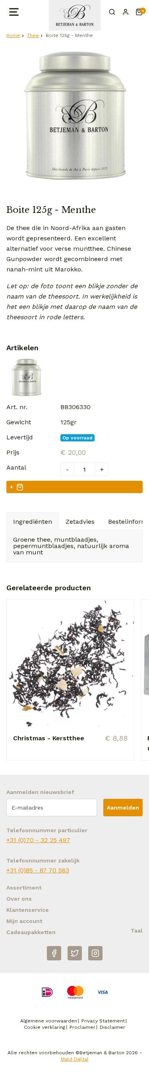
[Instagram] (95, 953)
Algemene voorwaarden (48, 1021)
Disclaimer (112, 1027)
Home (13, 35)
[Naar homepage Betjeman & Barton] (75, 15)
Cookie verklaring (44, 1027)
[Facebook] (54, 953)
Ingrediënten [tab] (32, 521)
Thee (33, 35)
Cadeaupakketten (31, 932)
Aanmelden (123, 807)
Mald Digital (75, 1059)
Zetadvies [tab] (80, 521)
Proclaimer (82, 1027)
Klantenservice (27, 910)
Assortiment (23, 887)
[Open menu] (13, 12)
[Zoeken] (112, 12)
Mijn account (24, 921)
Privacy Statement (103, 1021)
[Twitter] (75, 953)
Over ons (19, 899)
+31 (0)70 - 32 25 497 (38, 840)
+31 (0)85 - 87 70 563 (37, 870)
